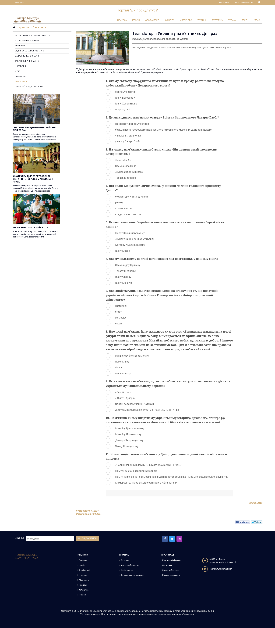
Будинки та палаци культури (29, 51)
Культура (83, 575)
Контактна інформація (172, 560)
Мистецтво (84, 580)
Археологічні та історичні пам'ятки (32, 36)
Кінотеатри (20, 66)
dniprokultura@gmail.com (220, 569)
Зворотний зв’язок (170, 570)
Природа (83, 560)
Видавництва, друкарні (27, 56)
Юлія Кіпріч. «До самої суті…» (30, 227)
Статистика (167, 565)
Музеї (17, 71)
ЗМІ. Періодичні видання (27, 61)
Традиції (83, 585)
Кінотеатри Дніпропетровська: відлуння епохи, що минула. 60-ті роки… (33, 179)
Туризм (82, 595)
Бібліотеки (20, 46)
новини (18, 538)
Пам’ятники (21, 81)
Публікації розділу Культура (29, 87)
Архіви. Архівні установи (27, 41)
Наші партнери (127, 570)
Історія (82, 565)
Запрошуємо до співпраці (132, 575)
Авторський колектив (244, 3)
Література (83, 590)
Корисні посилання (171, 575)
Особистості (21, 76)
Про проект (224, 3)
